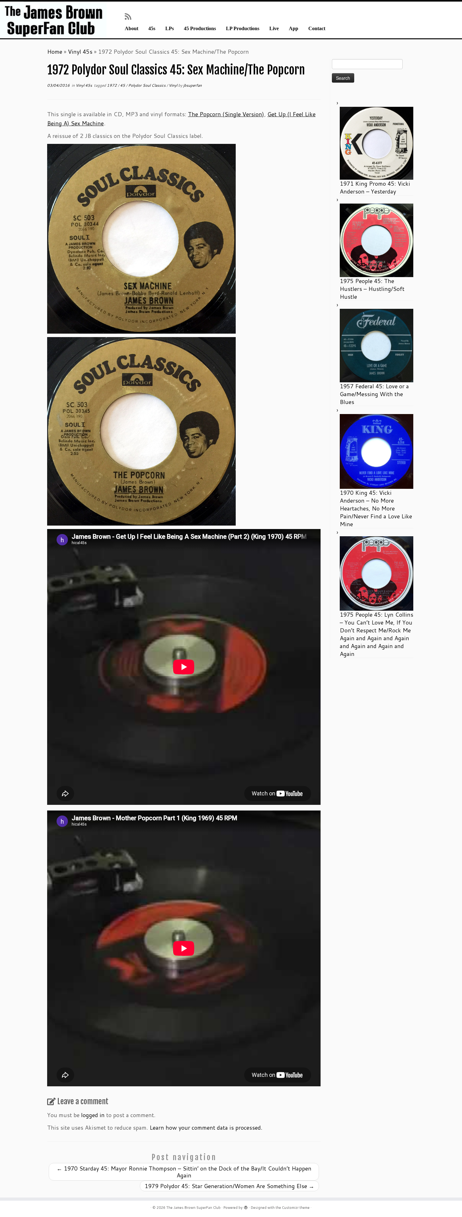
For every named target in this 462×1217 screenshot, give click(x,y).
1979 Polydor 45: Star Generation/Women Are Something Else (229, 1186)
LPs (169, 28)
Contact (316, 28)
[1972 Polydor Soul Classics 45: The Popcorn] (141, 430)
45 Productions (200, 28)
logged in (93, 1115)
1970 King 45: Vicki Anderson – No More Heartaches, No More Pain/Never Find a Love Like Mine (376, 508)
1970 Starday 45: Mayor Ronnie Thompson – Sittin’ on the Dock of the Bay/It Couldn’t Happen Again (184, 1171)
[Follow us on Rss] (130, 16)
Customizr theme (296, 1207)
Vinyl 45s (80, 51)
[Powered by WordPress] (246, 1206)
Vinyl (173, 85)
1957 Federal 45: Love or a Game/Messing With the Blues (374, 394)
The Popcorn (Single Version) (226, 114)
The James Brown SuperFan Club (193, 1207)
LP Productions (242, 28)
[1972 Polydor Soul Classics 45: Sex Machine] (141, 238)
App (293, 28)
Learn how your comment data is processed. (206, 1127)
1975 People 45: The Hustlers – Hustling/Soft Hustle (372, 289)
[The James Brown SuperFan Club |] (53, 20)
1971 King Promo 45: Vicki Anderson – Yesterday (375, 187)
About (131, 28)
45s (151, 28)
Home (54, 51)
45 (123, 85)
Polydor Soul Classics (147, 85)
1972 (112, 85)
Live (274, 28)
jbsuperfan (192, 85)
